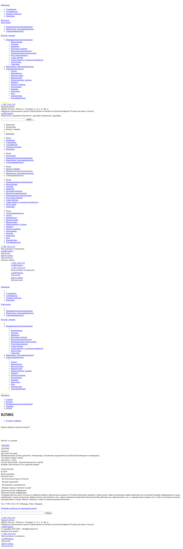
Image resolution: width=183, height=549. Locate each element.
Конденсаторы (17, 75)
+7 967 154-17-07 (8, 104)
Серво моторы (17, 58)
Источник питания (19, 49)
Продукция (6, 22)
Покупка (4, 102)
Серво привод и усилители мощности (27, 60)
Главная (4, 2)
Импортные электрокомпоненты (20, 29)
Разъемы (14, 89)
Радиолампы (16, 87)
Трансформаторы (18, 98)
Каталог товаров (8, 35)
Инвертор (15, 46)
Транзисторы (16, 96)
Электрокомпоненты (15, 31)
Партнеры (10, 16)
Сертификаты (12, 11)
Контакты (5, 20)
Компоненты (16, 73)
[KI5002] (5, 445)
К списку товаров (13, 421)
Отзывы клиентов (13, 14)
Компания (5, 5)
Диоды (14, 71)
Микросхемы (16, 78)
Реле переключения (19, 55)
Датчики (14, 44)
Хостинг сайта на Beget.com (50, 529)
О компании (11, 9)
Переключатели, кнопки (21, 80)
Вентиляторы (16, 42)
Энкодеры (15, 64)
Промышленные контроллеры (23, 53)
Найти (29, 120)
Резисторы (15, 91)
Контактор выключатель (21, 51)
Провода (14, 82)
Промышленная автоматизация (19, 27)
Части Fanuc (16, 62)
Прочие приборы (18, 84)
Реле (13, 93)
